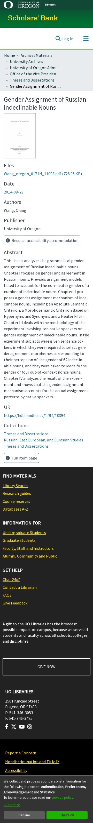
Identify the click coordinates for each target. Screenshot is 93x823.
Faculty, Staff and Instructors (28, 548)
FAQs (7, 595)
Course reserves (16, 501)
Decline (24, 815)
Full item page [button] (24, 458)
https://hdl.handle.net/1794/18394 (34, 415)
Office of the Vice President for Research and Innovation (35, 73)
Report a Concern (20, 752)
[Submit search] (58, 39)
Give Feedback (15, 603)
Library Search (15, 485)
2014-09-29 (14, 192)
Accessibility (16, 770)
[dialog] (46, 799)
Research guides (17, 493)
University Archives (26, 61)
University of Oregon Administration (35, 67)
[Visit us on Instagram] (29, 727)
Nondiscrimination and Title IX (32, 761)
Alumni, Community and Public (30, 556)
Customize (12, 804)
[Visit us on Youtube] (22, 727)
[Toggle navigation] (86, 38)
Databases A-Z (15, 509)
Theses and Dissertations (32, 80)
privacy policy (62, 797)
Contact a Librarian (20, 587)
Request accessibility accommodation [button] (45, 240)
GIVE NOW (46, 666)
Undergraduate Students (24, 532)
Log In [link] (67, 38)
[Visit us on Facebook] (7, 727)
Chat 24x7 (11, 579)
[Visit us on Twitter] (13, 727)
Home (9, 55)
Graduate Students (19, 540)
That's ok (67, 815)
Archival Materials (36, 55)
